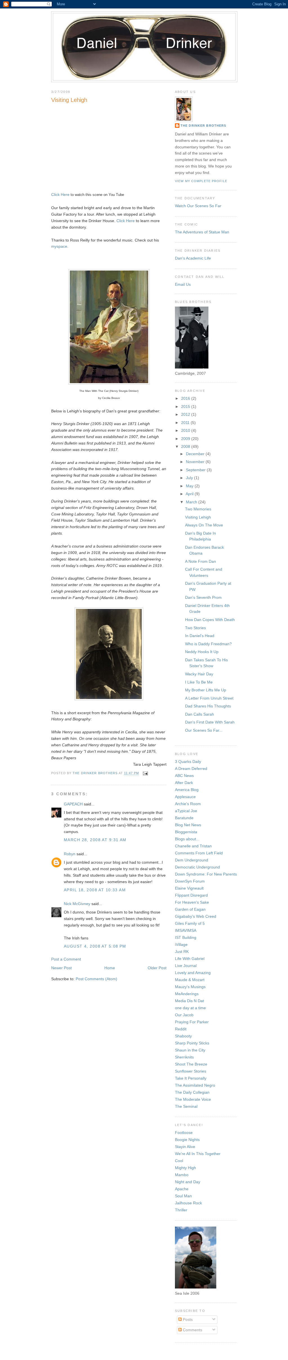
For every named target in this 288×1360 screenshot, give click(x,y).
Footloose (184, 1132)
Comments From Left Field (199, 853)
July (190, 477)
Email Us (183, 284)
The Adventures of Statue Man (202, 232)
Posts (187, 1319)
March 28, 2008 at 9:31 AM (95, 840)
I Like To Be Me (199, 682)
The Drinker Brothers (203, 125)
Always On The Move (204, 525)
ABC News (184, 775)
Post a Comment (66, 959)
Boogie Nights (187, 1139)
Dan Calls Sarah (199, 714)
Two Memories (198, 509)
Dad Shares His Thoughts (208, 706)
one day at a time (190, 1008)
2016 (186, 398)
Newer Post (61, 968)
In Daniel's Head (199, 635)
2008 (186, 446)
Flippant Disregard (191, 895)
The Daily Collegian (192, 1092)
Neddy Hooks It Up (202, 651)
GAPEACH (73, 804)
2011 (186, 422)
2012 (186, 414)
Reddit (180, 1029)
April (190, 494)
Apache (181, 1189)
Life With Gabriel (189, 958)
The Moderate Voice (193, 1099)
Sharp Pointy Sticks (192, 1043)
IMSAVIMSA (185, 930)
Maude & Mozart (189, 979)
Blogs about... (187, 839)
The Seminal (186, 1106)
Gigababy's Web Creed (195, 916)
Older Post (157, 968)
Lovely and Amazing (193, 972)
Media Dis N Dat (189, 1001)
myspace (59, 246)
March (192, 502)
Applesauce (185, 796)
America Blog (187, 789)
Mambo (181, 1175)
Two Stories (195, 628)
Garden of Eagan (190, 909)
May (190, 486)
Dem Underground (191, 860)
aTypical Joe (186, 811)
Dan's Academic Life (193, 258)
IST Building (185, 937)
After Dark (184, 782)
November (196, 461)
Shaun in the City (190, 1050)
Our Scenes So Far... (203, 730)
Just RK (182, 951)
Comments (192, 1330)
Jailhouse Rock (188, 1203)
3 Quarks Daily (188, 761)
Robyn (69, 854)
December (196, 454)
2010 (186, 430)
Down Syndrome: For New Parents (206, 874)
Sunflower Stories (190, 1071)
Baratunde (184, 818)
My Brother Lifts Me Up (205, 690)
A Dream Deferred (191, 768)
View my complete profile (201, 181)
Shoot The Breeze (191, 1064)
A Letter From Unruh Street (209, 698)
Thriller (181, 1210)
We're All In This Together (197, 1153)
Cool (179, 1160)
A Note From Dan (200, 561)
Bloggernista (186, 832)
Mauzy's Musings (190, 986)
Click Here (60, 194)
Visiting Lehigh (198, 517)
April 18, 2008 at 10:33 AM (95, 890)
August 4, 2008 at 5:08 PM (95, 946)
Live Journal (186, 965)
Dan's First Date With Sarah (210, 722)
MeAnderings (187, 993)
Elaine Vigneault (189, 888)
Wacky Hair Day (199, 674)
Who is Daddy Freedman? (208, 644)
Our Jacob (184, 1015)
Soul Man (183, 1196)
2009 (186, 438)
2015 (186, 406)
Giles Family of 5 (190, 923)
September (196, 470)
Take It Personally (190, 1078)
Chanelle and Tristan (193, 846)
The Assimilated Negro (195, 1085)
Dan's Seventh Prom (203, 597)
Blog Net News (188, 825)
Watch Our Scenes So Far (198, 206)
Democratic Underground (197, 867)
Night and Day (187, 1182)
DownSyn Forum (190, 881)
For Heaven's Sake (192, 902)
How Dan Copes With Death (210, 619)
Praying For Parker (192, 1022)
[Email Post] (145, 773)
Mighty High (185, 1167)
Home (109, 968)
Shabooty (183, 1036)
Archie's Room (188, 803)
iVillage (181, 944)
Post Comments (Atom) (96, 979)
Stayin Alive (185, 1146)
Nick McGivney (77, 903)
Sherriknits (184, 1057)
